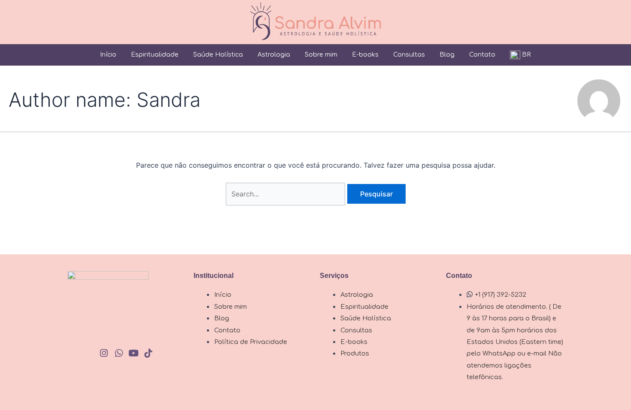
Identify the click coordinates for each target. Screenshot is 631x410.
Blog (447, 54)
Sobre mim (321, 54)
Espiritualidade (155, 54)
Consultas (409, 54)
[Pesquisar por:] (286, 194)
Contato (482, 54)
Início (108, 54)
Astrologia (274, 54)
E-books (365, 54)
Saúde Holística (218, 54)
